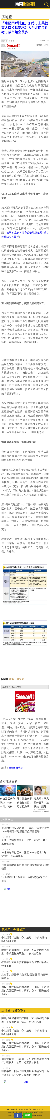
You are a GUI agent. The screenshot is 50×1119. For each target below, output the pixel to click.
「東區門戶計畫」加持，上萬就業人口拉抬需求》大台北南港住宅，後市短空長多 (24, 27)
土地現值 (19, 679)
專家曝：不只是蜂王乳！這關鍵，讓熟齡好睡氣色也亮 (41, 803)
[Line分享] (28, 1115)
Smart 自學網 (16, 767)
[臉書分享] (18, 1115)
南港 (11, 679)
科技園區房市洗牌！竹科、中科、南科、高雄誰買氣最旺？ (7, 803)
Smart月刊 (11, 48)
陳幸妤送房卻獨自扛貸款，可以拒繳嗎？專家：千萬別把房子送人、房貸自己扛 (24, 803)
